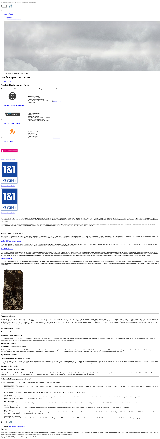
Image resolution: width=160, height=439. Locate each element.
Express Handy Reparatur (13, 123)
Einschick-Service (7, 249)
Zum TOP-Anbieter (6, 81)
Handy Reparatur (8, 13)
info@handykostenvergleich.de (17, 426)
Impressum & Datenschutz (14, 19)
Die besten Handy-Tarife (8, 159)
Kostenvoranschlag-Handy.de (14, 105)
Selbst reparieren (6, 258)
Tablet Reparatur (8, 14)
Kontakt (6, 16)
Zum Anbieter (56, 101)
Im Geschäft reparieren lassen (11, 241)
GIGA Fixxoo (8, 141)
